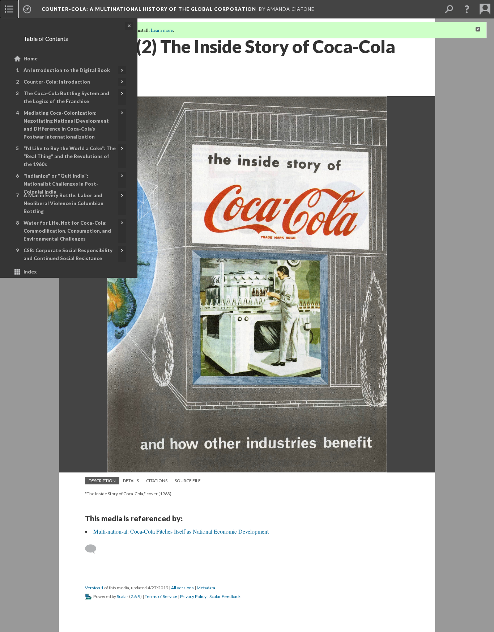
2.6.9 (135, 596)
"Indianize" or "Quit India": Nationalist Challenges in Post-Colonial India (61, 184)
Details (131, 480)
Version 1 (94, 587)
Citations (156, 480)
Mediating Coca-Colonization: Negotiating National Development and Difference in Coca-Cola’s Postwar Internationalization (66, 125)
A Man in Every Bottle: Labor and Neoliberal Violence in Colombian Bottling (63, 203)
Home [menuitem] (31, 58)
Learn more (162, 30)
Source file (188, 480)
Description (102, 480)
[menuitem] (9, 9)
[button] (467, 9)
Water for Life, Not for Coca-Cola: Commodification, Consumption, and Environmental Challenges (67, 231)
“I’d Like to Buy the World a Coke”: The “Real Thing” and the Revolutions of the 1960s (70, 156)
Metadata (206, 587)
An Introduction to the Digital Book (67, 70)
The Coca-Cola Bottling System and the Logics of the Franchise (66, 97)
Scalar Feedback (224, 596)
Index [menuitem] (30, 272)
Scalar (122, 596)
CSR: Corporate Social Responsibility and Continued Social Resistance (68, 254)
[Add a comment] (94, 549)
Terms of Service (161, 596)
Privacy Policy (193, 596)
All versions (182, 587)
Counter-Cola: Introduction (57, 82)
